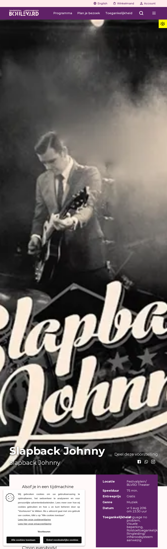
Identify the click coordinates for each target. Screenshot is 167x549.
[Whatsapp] (146, 462)
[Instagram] (153, 462)
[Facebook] (139, 462)
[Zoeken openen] (141, 13)
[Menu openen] (154, 13)
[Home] (24, 13)
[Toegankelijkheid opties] (163, 24)
